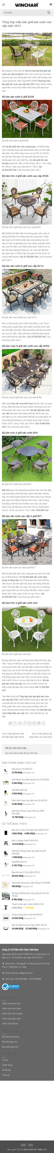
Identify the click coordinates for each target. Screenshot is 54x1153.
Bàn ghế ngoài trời (10, 1047)
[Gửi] (49, 12)
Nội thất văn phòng (10, 1037)
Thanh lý (5, 1075)
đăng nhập (18, 753)
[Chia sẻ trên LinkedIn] (39, 723)
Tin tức (5, 1060)
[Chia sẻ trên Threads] (24, 723)
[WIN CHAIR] (27, 4)
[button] (3, 4)
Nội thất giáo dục (10, 1042)
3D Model (6, 1070)
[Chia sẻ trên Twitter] (20, 723)
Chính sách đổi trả (10, 1023)
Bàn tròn (5, 490)
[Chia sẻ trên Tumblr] (43, 723)
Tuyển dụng (7, 1065)
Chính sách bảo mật (11, 1003)
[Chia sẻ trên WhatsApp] (10, 723)
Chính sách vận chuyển (12, 1013)
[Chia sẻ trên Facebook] (15, 723)
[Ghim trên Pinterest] (34, 723)
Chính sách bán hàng (11, 1008)
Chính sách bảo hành (11, 1018)
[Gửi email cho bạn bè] (29, 723)
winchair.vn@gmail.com (22, 973)
